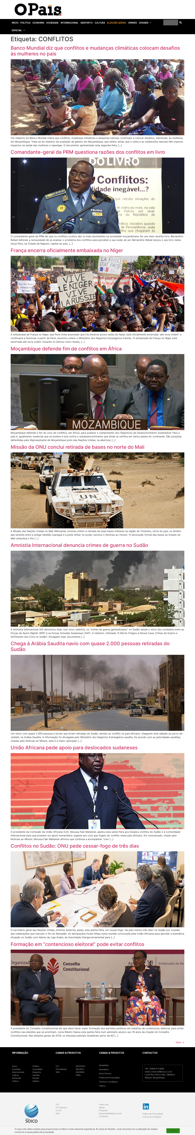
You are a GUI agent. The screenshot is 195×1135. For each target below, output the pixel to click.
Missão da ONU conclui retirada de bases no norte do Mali (77, 447)
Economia (38, 23)
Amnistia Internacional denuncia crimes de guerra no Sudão (79, 545)
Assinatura (103, 1069)
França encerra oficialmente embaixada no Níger (67, 250)
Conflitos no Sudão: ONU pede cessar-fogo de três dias (75, 846)
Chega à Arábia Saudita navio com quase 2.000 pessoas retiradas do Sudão (90, 646)
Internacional (69, 23)
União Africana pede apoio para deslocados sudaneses (74, 748)
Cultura (100, 23)
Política (25, 23)
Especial (17, 30)
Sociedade (52, 23)
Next (180, 1042)
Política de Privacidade (109, 1077)
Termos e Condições (108, 1081)
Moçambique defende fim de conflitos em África (66, 349)
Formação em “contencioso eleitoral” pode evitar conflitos (77, 944)
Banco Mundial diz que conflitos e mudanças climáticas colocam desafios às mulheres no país (95, 51)
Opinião (132, 23)
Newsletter (104, 1065)
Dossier (143, 23)
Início (15, 23)
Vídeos (102, 1085)
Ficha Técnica (105, 1073)
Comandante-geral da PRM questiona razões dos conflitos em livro (88, 152)
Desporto (86, 23)
